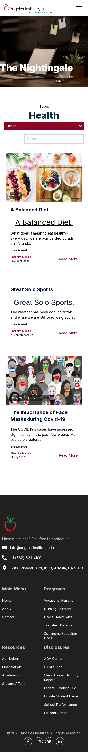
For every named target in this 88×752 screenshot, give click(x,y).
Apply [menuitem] (6, 609)
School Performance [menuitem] (60, 705)
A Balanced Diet (29, 210)
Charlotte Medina (20, 256)
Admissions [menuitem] (10, 659)
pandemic (46, 398)
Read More (68, 259)
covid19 (17, 398)
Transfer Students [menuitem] (58, 625)
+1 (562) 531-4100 (26, 558)
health (16, 195)
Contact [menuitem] (8, 617)
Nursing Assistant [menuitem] (57, 609)
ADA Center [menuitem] (53, 659)
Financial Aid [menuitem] (12, 667)
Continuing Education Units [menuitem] (60, 635)
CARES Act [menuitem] (53, 667)
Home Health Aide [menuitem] (58, 617)
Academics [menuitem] (10, 675)
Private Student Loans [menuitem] (61, 696)
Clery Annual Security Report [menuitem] (61, 677)
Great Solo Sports (31, 289)
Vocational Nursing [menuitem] (58, 600)
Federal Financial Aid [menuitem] (60, 688)
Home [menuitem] (6, 600)
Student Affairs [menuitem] (13, 684)
